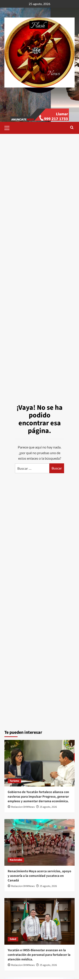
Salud (13, 939)
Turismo (14, 781)
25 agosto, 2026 (48, 807)
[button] (8, 127)
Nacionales (16, 860)
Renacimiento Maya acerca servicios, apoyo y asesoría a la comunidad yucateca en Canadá (39, 876)
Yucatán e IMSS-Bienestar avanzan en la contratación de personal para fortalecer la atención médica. (39, 955)
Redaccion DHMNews (23, 807)
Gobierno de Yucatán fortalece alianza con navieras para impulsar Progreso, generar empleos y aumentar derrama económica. (38, 797)
